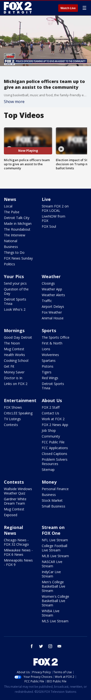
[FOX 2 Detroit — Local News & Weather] (18, 8)
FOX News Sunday (18, 258)
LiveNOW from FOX (53, 218)
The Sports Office (55, 337)
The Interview (14, 235)
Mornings (14, 330)
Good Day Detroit (18, 337)
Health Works (14, 354)
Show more (14, 101)
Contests (11, 424)
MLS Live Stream (55, 621)
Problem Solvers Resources (54, 461)
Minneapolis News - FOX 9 (18, 562)
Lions (46, 349)
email (59, 646)
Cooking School (16, 360)
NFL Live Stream (55, 540)
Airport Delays (53, 306)
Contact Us (50, 413)
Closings (48, 283)
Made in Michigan (18, 223)
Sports (49, 330)
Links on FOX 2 (15, 383)
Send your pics (15, 283)
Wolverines (50, 354)
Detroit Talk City (16, 217)
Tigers (46, 372)
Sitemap (48, 469)
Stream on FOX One (53, 530)
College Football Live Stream (54, 547)
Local (8, 206)
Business (11, 246)
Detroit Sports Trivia (15, 301)
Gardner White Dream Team (15, 501)
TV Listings (12, 419)
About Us (52, 400)
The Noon (12, 343)
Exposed (10, 515)
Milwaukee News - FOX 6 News (18, 552)
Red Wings (50, 378)
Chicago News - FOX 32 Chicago (16, 542)
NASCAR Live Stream (52, 563)
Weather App (52, 289)
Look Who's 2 (14, 309)
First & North (52, 343)
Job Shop (49, 430)
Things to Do (14, 252)
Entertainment (20, 400)
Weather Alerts (53, 295)
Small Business (53, 506)
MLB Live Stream (55, 556)
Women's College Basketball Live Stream (55, 600)
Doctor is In (13, 378)
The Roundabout (17, 229)
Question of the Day (16, 291)
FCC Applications (55, 448)
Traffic (47, 300)
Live (46, 199)
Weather (51, 276)
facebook (32, 646)
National (10, 241)
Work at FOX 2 (53, 419)
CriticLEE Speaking (18, 413)
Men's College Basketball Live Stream (53, 586)
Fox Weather (52, 312)
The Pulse (11, 212)
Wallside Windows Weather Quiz (18, 491)
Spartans (49, 360)
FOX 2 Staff (50, 407)
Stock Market (52, 500)
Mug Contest (14, 349)
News (10, 199)
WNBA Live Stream (50, 613)
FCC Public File (53, 442)
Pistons (47, 366)
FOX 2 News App (55, 424)
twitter (41, 646)
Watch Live (68, 8)
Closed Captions (54, 453)
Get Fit (9, 366)
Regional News (13, 530)
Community (51, 436)
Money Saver (14, 372)
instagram (50, 646)
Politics (9, 264)
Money (49, 482)
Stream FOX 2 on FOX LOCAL (55, 208)
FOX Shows (13, 407)
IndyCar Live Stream (51, 574)
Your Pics (14, 276)
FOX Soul (49, 226)
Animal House (53, 318)
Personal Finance (55, 489)
